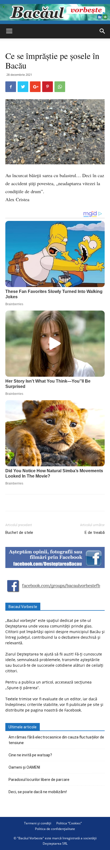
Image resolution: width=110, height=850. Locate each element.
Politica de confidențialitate (55, 829)
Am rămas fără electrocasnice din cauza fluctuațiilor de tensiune (56, 740)
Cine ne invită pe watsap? (30, 755)
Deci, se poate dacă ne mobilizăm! (38, 792)
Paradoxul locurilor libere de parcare (39, 779)
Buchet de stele (19, 532)
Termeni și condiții (37, 823)
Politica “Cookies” (69, 823)
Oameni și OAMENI (24, 767)
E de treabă (95, 532)
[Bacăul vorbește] (55, 12)
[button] (102, 31)
